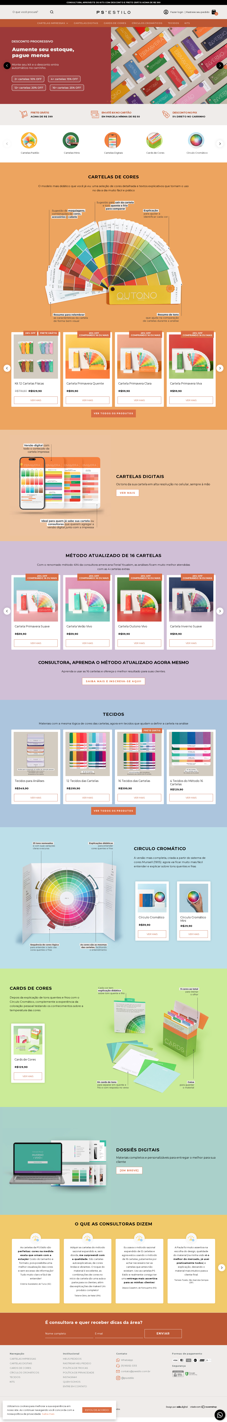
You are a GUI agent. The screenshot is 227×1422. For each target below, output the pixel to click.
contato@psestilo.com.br (135, 1371)
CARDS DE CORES (115, 23)
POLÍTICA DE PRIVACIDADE (78, 1372)
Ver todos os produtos (113, 413)
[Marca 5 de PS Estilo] (197, 140)
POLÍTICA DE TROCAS (75, 1367)
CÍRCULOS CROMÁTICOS (147, 23)
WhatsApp (127, 1360)
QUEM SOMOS (72, 1381)
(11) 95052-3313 (129, 1365)
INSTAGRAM (70, 1377)
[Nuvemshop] (203, 1407)
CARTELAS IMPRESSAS (51, 23)
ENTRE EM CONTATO (75, 1386)
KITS (187, 23)
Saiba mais (48, 1413)
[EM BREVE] (129, 1170)
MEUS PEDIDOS (72, 1358)
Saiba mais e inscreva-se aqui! (113, 681)
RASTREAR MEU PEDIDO (77, 1363)
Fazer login (176, 12)
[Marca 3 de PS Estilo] (113, 140)
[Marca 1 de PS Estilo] (30, 140)
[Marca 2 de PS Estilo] (71, 140)
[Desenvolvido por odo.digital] (178, 1407)
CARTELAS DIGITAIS (86, 23)
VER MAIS (127, 492)
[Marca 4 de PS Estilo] (155, 140)
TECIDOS (173, 23)
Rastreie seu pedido (197, 12)
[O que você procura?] (52, 12)
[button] (108, 101)
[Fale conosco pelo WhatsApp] (220, 1415)
